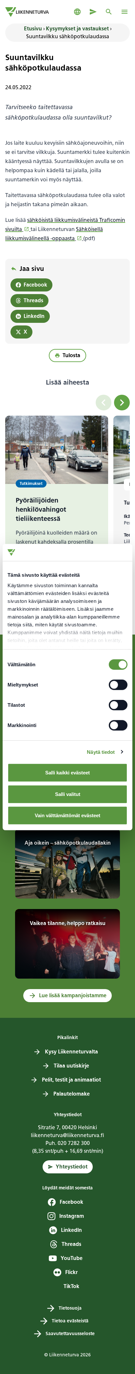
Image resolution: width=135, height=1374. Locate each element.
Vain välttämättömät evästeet (67, 815)
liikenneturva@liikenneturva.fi (67, 1135)
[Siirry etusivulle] (27, 12)
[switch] (118, 685)
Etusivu (33, 28)
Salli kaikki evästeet (67, 772)
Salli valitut (67, 794)
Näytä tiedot (101, 751)
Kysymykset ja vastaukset (77, 28)
